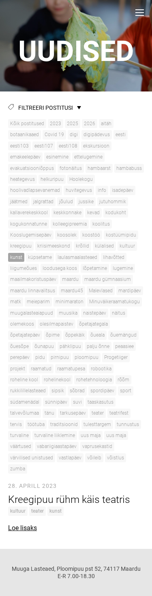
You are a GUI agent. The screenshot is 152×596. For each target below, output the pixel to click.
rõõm (123, 380)
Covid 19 (54, 134)
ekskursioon (96, 146)
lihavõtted (113, 257)
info (102, 190)
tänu (49, 413)
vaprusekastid (97, 446)
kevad (93, 212)
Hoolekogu (81, 179)
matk (15, 302)
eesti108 (68, 146)
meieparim (38, 302)
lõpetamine (95, 268)
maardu (70, 279)
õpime (53, 335)
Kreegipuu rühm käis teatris (69, 499)
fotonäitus (71, 168)
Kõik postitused (27, 123)
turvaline (19, 435)
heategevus (22, 179)
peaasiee (124, 346)
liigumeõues (23, 268)
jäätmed (19, 201)
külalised (104, 246)
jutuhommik (112, 201)
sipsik (57, 391)
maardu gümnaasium (107, 279)
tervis (16, 424)
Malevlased (101, 291)
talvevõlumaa (24, 413)
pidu (40, 357)
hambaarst (99, 168)
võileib (94, 458)
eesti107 (43, 146)
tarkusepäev (73, 413)
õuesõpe (19, 346)
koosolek (67, 235)
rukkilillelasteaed (28, 391)
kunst (16, 257)
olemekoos (22, 324)
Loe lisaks (22, 528)
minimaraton (69, 302)
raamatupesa (71, 369)
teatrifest (118, 413)
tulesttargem (97, 424)
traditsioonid (64, 424)
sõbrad (77, 391)
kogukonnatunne (28, 224)
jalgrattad (43, 201)
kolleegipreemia (70, 224)
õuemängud (123, 335)
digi (74, 134)
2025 (72, 123)
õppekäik (75, 335)
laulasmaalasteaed (77, 257)
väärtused (20, 446)
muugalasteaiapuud (31, 313)
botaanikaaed (24, 134)
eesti (121, 134)
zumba (17, 469)
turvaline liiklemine (54, 435)
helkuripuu (52, 179)
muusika (68, 313)
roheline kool (24, 380)
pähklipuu (70, 346)
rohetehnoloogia (94, 380)
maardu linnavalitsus (32, 291)
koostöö (91, 235)
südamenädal (24, 402)
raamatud (41, 369)
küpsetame (40, 257)
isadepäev (122, 190)
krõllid (82, 246)
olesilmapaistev (56, 324)
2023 (55, 123)
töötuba (36, 424)
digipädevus (96, 134)
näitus (118, 313)
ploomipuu (86, 357)
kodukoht (115, 212)
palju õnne (98, 346)
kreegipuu (21, 246)
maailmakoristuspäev (33, 279)
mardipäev (129, 291)
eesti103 (19, 146)
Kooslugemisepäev (30, 235)
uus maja (91, 435)
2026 (89, 123)
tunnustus (128, 424)
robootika (101, 369)
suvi (77, 402)
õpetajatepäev (25, 335)
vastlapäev (70, 458)
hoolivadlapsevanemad (35, 190)
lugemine (123, 268)
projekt (17, 369)
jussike (86, 201)
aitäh (106, 123)
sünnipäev (56, 402)
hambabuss (129, 168)
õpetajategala (93, 324)
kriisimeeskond (53, 246)
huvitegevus (79, 190)
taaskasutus (100, 402)
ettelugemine (88, 157)
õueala (97, 335)
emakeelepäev (25, 157)
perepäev (20, 357)
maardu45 (72, 291)
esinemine (57, 157)
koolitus (101, 224)
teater (98, 413)
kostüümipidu (121, 235)
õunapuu (44, 346)
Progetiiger (116, 357)
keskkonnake (67, 212)
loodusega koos (60, 268)
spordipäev (102, 391)
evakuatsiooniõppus (32, 168)
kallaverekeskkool (29, 212)
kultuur (127, 246)
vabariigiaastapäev (57, 446)
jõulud (66, 201)
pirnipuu (60, 357)
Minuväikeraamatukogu (114, 302)
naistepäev (94, 313)
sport (125, 391)
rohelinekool (57, 380)
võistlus (115, 458)
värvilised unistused (31, 458)
